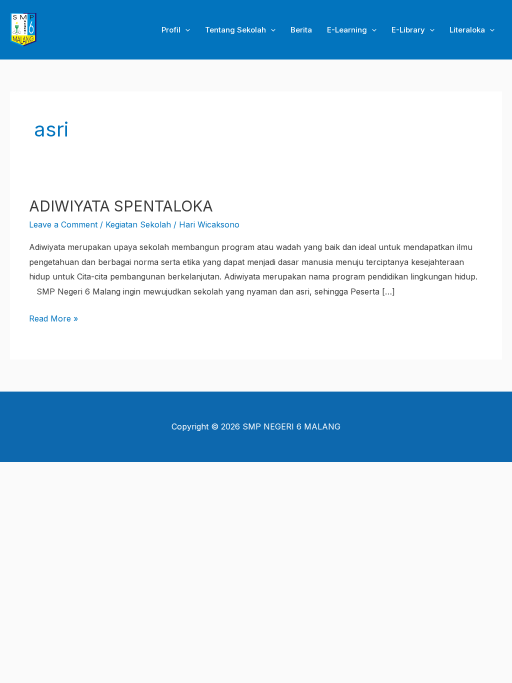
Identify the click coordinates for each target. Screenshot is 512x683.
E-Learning (347, 29)
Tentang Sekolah (235, 29)
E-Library (408, 29)
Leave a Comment (63, 225)
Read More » (53, 318)
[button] (185, 30)
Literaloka (467, 29)
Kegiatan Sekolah (138, 225)
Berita (301, 29)
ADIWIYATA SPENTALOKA (121, 206)
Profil (171, 29)
